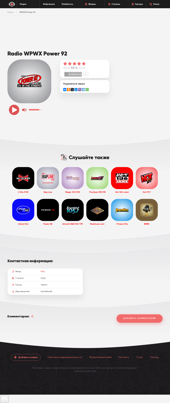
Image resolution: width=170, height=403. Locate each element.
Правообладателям (100, 357)
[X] (72, 89)
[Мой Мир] (76, 89)
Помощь (154, 357)
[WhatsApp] (87, 89)
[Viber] (79, 89)
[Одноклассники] (68, 89)
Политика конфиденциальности (65, 357)
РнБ (42, 271)
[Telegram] (83, 89)
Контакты (124, 357)
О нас (139, 357)
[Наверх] (4, 398)
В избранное (75, 74)
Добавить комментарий (139, 318)
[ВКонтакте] (64, 89)
